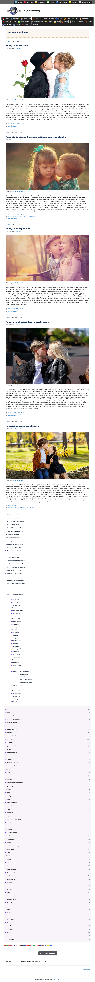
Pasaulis (8, 859)
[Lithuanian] (34, 945)
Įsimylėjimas (15, 632)
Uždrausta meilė (16, 693)
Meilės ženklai (16, 616)
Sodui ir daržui (9, 554)
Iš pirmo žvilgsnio (17, 685)
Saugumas (9, 829)
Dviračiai (8, 749)
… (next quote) (86, 969)
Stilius (73, 21)
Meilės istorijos (16, 696)
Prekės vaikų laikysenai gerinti (15, 531)
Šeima (58, 21)
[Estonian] (22, 945)
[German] (28, 945)
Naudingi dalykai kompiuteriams (15, 580)
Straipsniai (9, 779)
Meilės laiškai (16, 690)
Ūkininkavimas (10, 922)
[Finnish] (24, 945)
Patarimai (9, 732)
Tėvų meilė (15, 660)
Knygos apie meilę (17, 621)
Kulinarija (60, 18)
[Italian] (30, 945)
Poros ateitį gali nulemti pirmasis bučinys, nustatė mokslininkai (36, 137)
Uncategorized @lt (11, 722)
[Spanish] (47, 945)
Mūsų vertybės (29, 2)
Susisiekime (74, 2)
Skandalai (9, 826)
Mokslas (14, 21)
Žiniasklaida (9, 742)
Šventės (8, 726)
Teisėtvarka (9, 776)
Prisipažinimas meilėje (18, 651)
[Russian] (40, 945)
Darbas (37, 18)
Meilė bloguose (16, 699)
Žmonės (26, 24)
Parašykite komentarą (13, 126)
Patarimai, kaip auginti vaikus (14, 782)
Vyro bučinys (23, 414)
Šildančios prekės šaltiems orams (15, 521)
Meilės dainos (16, 605)
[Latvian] (32, 945)
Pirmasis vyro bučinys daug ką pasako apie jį (27, 322)
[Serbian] (42, 945)
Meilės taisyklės (16, 640)
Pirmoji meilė (15, 638)
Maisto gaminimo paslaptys (13, 819)
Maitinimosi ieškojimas (12, 766)
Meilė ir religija (16, 654)
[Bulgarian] (7, 945)
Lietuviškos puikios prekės (12, 534)
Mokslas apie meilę (17, 610)
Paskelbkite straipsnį (86, 2)
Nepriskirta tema (11, 899)
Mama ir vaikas (85, 18)
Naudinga (9, 796)
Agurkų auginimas (11, 786)
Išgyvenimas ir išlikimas (12, 746)
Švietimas (90, 21)
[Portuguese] (38, 945)
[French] (26, 945)
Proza (8, 809)
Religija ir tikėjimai (11, 862)
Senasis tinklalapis (63, 2)
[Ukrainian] (51, 945)
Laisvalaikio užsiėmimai (48, 18)
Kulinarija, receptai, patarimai (13, 514)
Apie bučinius (23, 677)
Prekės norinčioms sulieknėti (13, 528)
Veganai (8, 842)
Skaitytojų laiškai (11, 939)
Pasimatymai (15, 646)
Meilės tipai (15, 608)
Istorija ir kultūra (10, 872)
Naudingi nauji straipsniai (12, 518)
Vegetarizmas (10, 856)
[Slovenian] (46, 945)
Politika (8, 916)
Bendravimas (16, 18)
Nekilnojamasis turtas (38, 21)
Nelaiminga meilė (17, 649)
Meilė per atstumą (17, 619)
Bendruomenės (27, 18)
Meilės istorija (16, 688)
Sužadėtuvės (15, 662)
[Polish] (36, 945)
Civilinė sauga (10, 919)
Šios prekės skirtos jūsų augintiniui (16, 567)
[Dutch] (19, 945)
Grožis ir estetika (11, 869)
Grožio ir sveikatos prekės (12, 524)
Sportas (66, 21)
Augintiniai (9, 816)
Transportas (9, 929)
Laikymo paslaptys (11, 802)
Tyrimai (8, 912)
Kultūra (68, 18)
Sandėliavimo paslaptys (12, 846)
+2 (17, 100)
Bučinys (14, 125)
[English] (20, 945)
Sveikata (81, 21)
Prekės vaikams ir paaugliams (13, 537)
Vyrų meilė (15, 629)
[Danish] (17, 945)
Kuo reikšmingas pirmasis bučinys (22, 426)
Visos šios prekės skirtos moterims (15, 541)
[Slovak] (44, 945)
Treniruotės (9, 812)
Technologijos (8, 24)
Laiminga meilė (16, 627)
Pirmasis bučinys (12, 123)
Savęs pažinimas (11, 886)
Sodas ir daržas (10, 716)
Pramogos (9, 759)
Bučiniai (22, 123)
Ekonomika (9, 902)
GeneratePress (56, 979)
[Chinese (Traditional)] (11, 945)
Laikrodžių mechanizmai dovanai (14, 563)
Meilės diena (15, 597)
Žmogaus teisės (10, 839)
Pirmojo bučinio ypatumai (18, 228)
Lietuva (76, 18)
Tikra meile (15, 635)
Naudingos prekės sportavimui (15, 573)
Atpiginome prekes (11, 752)
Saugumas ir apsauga (12, 762)
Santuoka (50, 21)
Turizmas (18, 24)
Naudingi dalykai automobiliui (13, 570)
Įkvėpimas (9, 882)
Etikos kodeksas (41, 2)
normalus (21, 100)
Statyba (8, 892)
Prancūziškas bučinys (26, 679)
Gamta (8, 936)
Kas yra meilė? (16, 599)
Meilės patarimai (16, 665)
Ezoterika (9, 926)
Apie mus (20, 2)
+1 (15, 100)
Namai (8, 799)
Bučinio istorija (24, 674)
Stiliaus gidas (10, 769)
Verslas (8, 909)
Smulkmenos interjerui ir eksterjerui (16, 560)
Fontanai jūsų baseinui (13, 557)
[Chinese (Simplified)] (9, 945)
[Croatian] (13, 945)
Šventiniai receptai (11, 832)
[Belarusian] (5, 945)
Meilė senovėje (16, 701)
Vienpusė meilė (16, 657)
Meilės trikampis (16, 668)
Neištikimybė (15, 624)
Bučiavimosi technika (26, 682)
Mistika (8, 756)
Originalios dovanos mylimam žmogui (15, 583)
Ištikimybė (15, 602)
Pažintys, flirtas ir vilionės (13, 719)
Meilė (6, 21)
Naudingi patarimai (24, 21)
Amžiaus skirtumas (17, 594)
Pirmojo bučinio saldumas (18, 45)
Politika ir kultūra (11, 896)
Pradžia (7, 18)
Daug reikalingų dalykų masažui (14, 547)
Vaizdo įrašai (36, 24)
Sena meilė (15, 643)
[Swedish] (49, 945)
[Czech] (15, 945)
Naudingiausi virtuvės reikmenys (14, 544)
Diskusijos (52, 2)
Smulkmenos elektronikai (12, 577)
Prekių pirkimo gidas (12, 736)
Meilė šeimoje (16, 613)
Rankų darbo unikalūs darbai (14, 550)
